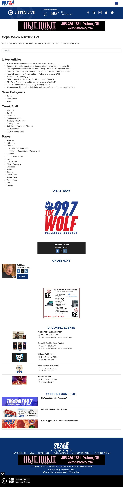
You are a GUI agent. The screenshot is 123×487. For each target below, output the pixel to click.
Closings (10, 146)
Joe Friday (11, 116)
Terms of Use (12, 180)
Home (9, 159)
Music (9, 101)
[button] (116, 3)
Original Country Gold (15, 131)
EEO (32, 453)
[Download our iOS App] (106, 12)
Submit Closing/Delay (19, 148)
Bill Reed (10, 110)
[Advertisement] (61, 26)
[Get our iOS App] (63, 450)
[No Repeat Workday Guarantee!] (20, 401)
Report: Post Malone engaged (18, 77)
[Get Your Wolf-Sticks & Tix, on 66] (20, 412)
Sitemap (10, 172)
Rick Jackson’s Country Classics (20, 126)
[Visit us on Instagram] (100, 12)
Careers (10, 96)
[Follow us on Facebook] (52, 450)
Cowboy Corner (13, 123)
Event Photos (12, 99)
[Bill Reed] (9, 271)
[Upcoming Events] (19, 335)
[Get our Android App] (67, 450)
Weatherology (74, 472)
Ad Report (11, 143)
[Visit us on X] (94, 12)
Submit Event (12, 175)
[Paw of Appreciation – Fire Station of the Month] (20, 424)
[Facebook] (57, 251)
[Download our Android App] (112, 12)
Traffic (9, 183)
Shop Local (11, 167)
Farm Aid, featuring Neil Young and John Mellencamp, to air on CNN (33, 74)
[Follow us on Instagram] (59, 450)
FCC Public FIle (19, 453)
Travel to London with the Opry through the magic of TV (28, 84)
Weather (10, 185)
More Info (22, 276)
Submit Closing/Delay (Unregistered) (25, 151)
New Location (12, 161)
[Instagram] (65, 251)
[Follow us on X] (55, 450)
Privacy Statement (14, 164)
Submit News (12, 177)
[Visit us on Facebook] (88, 12)
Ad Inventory (12, 140)
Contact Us (11, 154)
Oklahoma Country (14, 118)
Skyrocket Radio (67, 470)
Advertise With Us (102, 453)
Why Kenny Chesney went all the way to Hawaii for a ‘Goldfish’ (31, 82)
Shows (9, 169)
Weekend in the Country (16, 121)
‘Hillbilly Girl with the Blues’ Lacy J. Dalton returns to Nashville (31, 79)
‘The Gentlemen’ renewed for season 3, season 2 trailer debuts (31, 63)
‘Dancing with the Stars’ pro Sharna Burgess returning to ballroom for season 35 (38, 66)
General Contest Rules (16, 156)
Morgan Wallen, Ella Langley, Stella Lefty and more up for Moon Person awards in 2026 (40, 87)
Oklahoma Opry (13, 129)
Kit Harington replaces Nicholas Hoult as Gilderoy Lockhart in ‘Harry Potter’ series (39, 69)
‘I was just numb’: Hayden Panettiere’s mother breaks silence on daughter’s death (38, 71)
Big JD (9, 113)
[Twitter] (61, 251)
